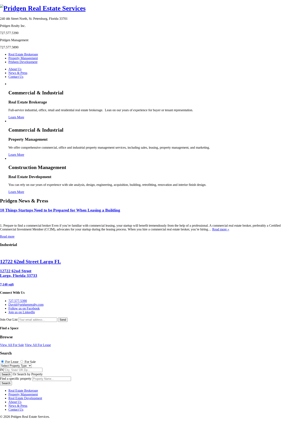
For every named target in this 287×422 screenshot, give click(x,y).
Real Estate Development (25, 398)
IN (2, 370)
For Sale (30, 362)
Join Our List (8, 319)
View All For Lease (38, 345)
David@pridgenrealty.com (25, 304)
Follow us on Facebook (24, 308)
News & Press (17, 73)
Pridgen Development (22, 62)
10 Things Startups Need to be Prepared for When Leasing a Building (60, 210)
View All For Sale (12, 345)
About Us (14, 69)
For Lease (11, 362)
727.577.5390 (17, 301)
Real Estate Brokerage (23, 54)
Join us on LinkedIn (21, 312)
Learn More (16, 117)
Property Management (23, 58)
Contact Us (15, 76)
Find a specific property (15, 378)
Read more (7, 236)
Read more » (220, 229)
